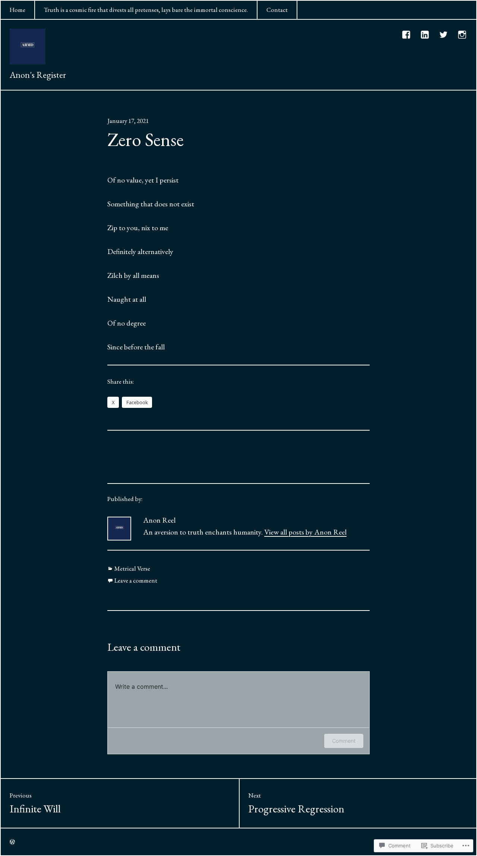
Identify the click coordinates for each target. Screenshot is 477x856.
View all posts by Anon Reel (305, 532)
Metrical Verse (132, 568)
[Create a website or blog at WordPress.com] (12, 842)
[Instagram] (462, 35)
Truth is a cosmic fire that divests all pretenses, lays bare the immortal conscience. (146, 10)
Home (17, 10)
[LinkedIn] (425, 35)
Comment (344, 741)
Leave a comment (135, 580)
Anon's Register (38, 74)
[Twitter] (444, 35)
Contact (277, 10)
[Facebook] (406, 35)
